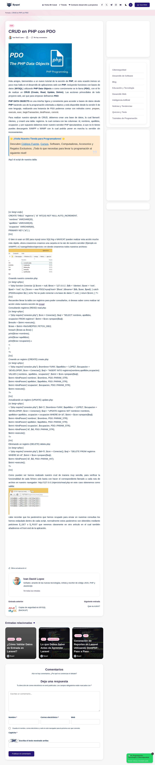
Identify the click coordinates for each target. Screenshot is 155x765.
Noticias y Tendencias (122, 106)
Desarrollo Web (119, 94)
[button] (142, 5)
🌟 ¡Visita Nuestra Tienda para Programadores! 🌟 (37, 138)
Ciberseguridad (119, 70)
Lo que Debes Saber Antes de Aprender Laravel (52, 648)
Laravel (11, 639)
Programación (53, 639)
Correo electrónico (50, 717)
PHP (11, 25)
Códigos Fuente (30, 144)
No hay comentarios (40, 37)
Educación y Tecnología (123, 88)
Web (73, 717)
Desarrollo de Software (122, 76)
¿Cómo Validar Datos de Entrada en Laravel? (19, 648)
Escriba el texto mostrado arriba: (34, 741)
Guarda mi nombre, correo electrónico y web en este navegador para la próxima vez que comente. (46, 728)
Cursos (44, 144)
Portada (8, 13)
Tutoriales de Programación (124, 118)
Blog (114, 82)
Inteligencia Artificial (121, 100)
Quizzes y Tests (119, 112)
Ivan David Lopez (33, 578)
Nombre (13, 717)
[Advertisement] (54, 186)
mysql (41, 304)
